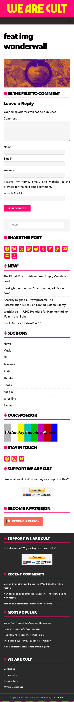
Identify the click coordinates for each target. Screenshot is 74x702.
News (7, 343)
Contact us (9, 669)
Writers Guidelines (13, 687)
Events (8, 405)
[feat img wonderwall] (37, 84)
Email (7, 158)
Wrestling (10, 398)
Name (7, 147)
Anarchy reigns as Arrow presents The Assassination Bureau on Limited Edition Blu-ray (35, 302)
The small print (11, 681)
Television (10, 364)
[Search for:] (37, 225)
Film (6, 357)
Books (8, 385)
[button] (69, 20)
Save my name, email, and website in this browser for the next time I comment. (37, 184)
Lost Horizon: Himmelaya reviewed (33, 604)
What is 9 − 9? (13, 193)
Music (7, 350)
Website (9, 170)
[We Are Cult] (37, 14)
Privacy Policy (11, 675)
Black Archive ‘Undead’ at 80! (23, 323)
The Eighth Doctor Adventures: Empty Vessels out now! (36, 279)
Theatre (9, 378)
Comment (10, 118)
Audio (7, 371)
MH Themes (58, 697)
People (8, 391)
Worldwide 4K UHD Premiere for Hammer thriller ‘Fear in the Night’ (36, 314)
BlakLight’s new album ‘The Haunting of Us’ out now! (34, 291)
